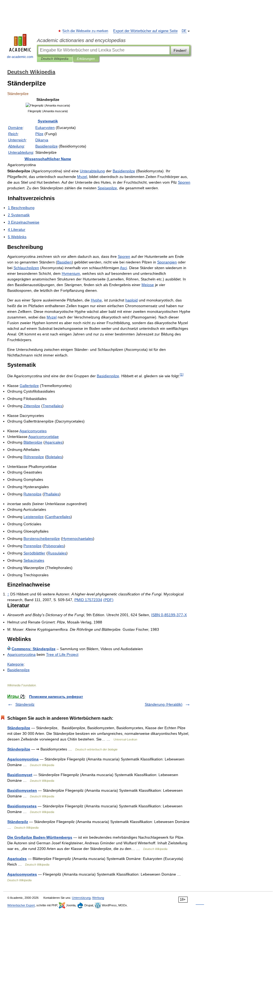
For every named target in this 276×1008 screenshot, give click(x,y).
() (108, 600)
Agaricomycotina (23, 759)
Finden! (180, 50)
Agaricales (17, 858)
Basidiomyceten (22, 790)
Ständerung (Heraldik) (163, 704)
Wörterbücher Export (21, 905)
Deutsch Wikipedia (54, 59)
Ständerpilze (18, 728)
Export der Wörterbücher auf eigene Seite (145, 31)
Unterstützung (81, 897)
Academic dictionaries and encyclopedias (81, 40)
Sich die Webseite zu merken (85, 31)
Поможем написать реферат (56, 696)
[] (181, 374)
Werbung (98, 897)
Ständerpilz (24, 704)
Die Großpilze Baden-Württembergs (39, 837)
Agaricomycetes (22, 874)
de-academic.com (20, 57)
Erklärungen (86, 59)
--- (169, 615)
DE (184, 31)
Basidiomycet (19, 775)
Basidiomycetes (22, 806)
